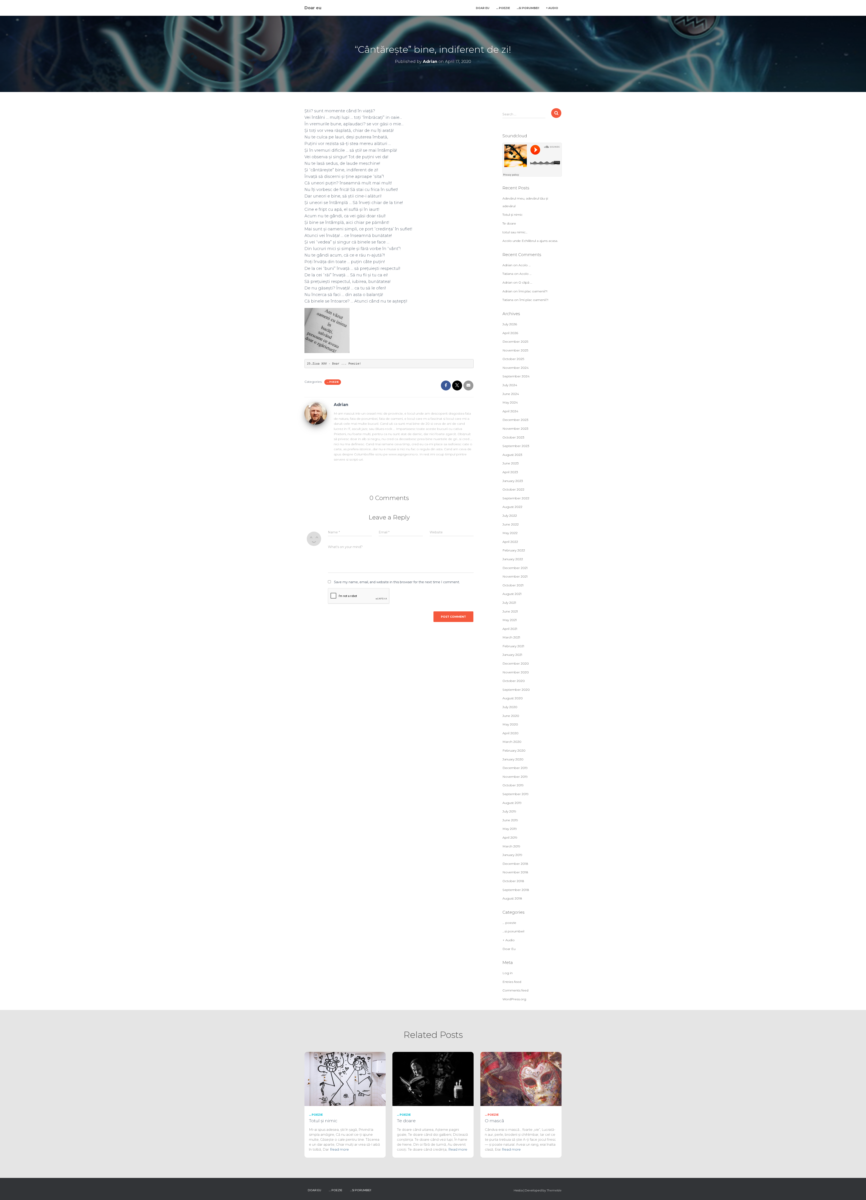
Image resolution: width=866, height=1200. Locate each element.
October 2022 (513, 489)
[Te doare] (433, 1079)
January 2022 (512, 559)
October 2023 (513, 437)
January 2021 (512, 655)
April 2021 (509, 629)
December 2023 (515, 420)
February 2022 (513, 550)
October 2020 (513, 681)
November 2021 (515, 576)
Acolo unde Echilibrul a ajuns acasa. (530, 241)
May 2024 (510, 402)
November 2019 (515, 777)
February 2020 (513, 750)
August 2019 (512, 803)
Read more (339, 1149)
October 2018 (513, 881)
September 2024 (516, 376)
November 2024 (515, 368)
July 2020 (509, 707)
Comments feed (515, 990)
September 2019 (515, 794)
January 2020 (512, 759)
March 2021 (511, 637)
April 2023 (510, 472)
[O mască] (521, 1079)
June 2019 (510, 820)
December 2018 (515, 864)
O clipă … (525, 282)
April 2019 (509, 837)
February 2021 (513, 646)
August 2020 (512, 698)
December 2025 (515, 342)
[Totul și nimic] (345, 1079)
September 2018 (515, 890)
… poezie (503, 8)
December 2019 (515, 768)
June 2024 (510, 394)
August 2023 (512, 455)
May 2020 (510, 724)
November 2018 (515, 872)
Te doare (509, 223)
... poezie (333, 382)
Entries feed (511, 982)
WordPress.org (514, 999)
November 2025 (515, 350)
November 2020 (515, 672)
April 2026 (510, 333)
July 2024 (509, 385)
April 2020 (510, 733)
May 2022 (510, 533)
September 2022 (515, 498)
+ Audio (552, 8)
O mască (494, 1120)
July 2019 (509, 811)
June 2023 (510, 463)
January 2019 (512, 855)
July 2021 (509, 603)
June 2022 (510, 524)
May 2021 (509, 620)
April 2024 (510, 411)
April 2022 (510, 542)
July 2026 (509, 324)
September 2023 (515, 446)
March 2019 (511, 846)
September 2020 (516, 690)
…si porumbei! (528, 8)
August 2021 (512, 594)
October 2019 (513, 785)
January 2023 (512, 481)
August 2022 (512, 507)
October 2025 (513, 359)
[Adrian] (315, 413)
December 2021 (515, 568)
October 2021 (513, 585)
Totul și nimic (512, 215)
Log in (507, 973)
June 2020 (510, 716)
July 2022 (509, 516)
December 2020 (515, 663)
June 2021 (510, 611)
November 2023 (515, 429)
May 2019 (509, 829)
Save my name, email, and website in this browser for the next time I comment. (397, 582)
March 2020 (511, 742)
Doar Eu (482, 8)
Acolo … (524, 265)
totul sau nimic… (514, 232)
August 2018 (512, 898)
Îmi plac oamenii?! (532, 291)
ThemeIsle (554, 1190)
